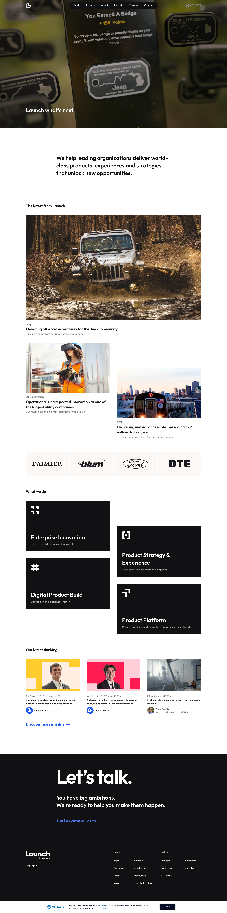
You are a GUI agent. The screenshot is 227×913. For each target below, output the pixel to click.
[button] (32, 865)
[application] (113, 907)
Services (118, 868)
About (117, 875)
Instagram (190, 860)
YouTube (189, 868)
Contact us (140, 868)
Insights (118, 883)
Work (117, 860)
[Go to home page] (38, 855)
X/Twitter (166, 875)
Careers (138, 860)
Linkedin (165, 860)
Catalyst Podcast (144, 883)
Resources (140, 875)
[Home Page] (28, 5)
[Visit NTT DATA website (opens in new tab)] (193, 5)
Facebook (166, 868)
